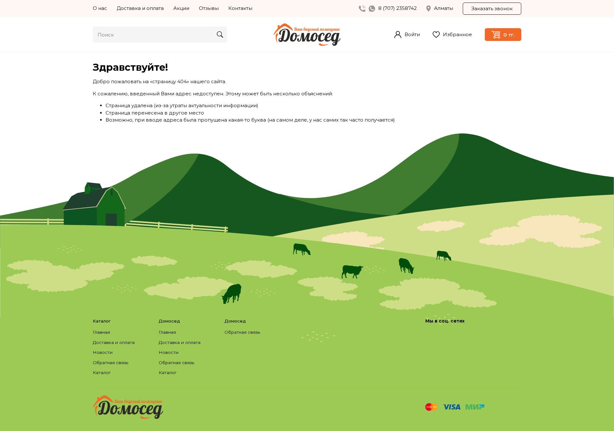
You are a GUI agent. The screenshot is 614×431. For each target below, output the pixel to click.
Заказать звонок (492, 8)
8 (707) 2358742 (397, 8)
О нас (100, 8)
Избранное (457, 34)
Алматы (443, 8)
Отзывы (209, 8)
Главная (101, 332)
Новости (103, 352)
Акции (181, 8)
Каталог (102, 372)
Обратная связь (110, 362)
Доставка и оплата (140, 8)
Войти (412, 34)
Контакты (240, 8)
